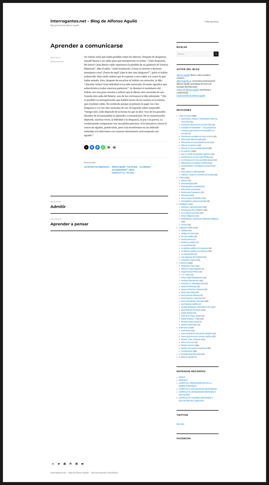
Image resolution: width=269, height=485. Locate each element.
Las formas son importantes (96, 167)
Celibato (184, 230)
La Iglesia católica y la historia (194, 251)
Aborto (184, 180)
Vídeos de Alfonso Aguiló (188, 90)
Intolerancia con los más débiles (195, 157)
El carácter (186, 151)
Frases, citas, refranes (191, 339)
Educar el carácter (189, 145)
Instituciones (187, 239)
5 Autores (183, 263)
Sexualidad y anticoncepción (194, 201)
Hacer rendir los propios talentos (196, 154)
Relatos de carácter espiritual (194, 348)
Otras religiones (188, 216)
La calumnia (145, 167)
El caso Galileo (187, 236)
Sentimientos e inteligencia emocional (198, 166)
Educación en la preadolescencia (195, 142)
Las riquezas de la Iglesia (192, 257)
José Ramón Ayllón (189, 304)
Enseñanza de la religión (192, 210)
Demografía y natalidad (191, 186)
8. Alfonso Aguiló (186, 357)
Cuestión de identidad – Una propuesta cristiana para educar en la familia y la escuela (198, 130)
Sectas (184, 225)
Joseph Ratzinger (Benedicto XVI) (196, 307)
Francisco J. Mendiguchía (192, 283)
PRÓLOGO (183, 380)
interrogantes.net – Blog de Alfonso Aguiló (93, 21)
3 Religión (183, 204)
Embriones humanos (190, 192)
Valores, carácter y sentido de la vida (197, 175)
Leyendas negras (188, 260)
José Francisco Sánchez (191, 298)
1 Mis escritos (211, 21)
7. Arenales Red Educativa (190, 354)
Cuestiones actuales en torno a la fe (196, 136)
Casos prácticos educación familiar (196, 333)
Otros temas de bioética (191, 198)
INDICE (182, 377)
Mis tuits (180, 424)
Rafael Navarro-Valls (190, 319)
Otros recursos (187, 342)
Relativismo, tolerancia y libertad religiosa (199, 219)
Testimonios (187, 351)
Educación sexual (189, 189)
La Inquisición (187, 254)
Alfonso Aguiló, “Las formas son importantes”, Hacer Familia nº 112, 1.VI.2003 (124, 170)
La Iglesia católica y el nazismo (194, 248)
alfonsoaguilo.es (184, 81)
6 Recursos (184, 327)
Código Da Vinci (188, 233)
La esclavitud (187, 245)
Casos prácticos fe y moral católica (196, 336)
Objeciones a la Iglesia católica (194, 163)
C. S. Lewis (185, 275)
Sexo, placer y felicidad (191, 172)
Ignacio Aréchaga (189, 286)
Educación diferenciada (191, 139)
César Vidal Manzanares (191, 277)
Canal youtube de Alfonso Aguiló (191, 96)
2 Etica (182, 177)
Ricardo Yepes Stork (190, 322)
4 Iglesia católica (186, 227)
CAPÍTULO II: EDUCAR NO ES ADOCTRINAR (198, 389)
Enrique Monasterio (190, 280)
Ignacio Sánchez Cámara (192, 289)
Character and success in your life (196, 125)
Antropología (187, 183)
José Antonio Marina (190, 295)
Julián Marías (187, 313)
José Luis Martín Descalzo (192, 301)
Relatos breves (57, 61)
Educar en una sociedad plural (194, 148)
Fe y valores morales (190, 213)
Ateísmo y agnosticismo (192, 207)
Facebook (184, 438)
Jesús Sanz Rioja (188, 292)
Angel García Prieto (189, 272)
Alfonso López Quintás (191, 269)
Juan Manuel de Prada (190, 310)
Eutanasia (185, 195)
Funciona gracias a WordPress (104, 473)
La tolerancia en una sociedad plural (197, 160)
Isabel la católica (188, 242)
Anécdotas (186, 330)
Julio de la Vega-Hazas (191, 316)
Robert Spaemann (189, 325)
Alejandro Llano (188, 266)
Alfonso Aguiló (183, 75)
